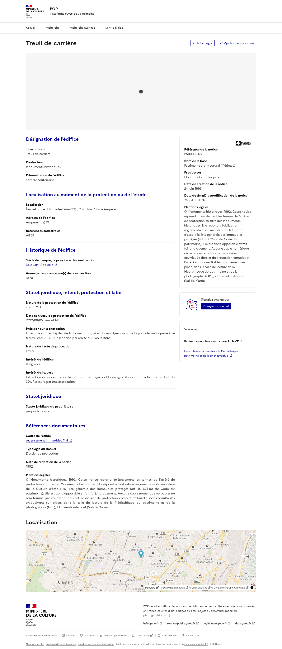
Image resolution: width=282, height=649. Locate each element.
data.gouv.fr (243, 624)
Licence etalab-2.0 (194, 644)
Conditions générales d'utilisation (96, 644)
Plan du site (192, 635)
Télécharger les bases (115, 635)
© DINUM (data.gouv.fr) (173, 587)
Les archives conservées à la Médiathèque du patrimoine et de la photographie (213, 353)
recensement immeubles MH (47, 440)
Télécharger (204, 43)
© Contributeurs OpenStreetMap (228, 587)
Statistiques (142, 635)
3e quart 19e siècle (39, 264)
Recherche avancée (82, 28)
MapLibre (150, 587)
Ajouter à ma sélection (239, 43)
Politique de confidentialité (61, 644)
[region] (141, 561)
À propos (90, 635)
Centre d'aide (114, 28)
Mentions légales (35, 644)
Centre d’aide (169, 635)
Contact (71, 635)
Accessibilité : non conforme (41, 635)
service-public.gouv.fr (181, 624)
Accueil (30, 28)
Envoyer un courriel (216, 306)
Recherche (52, 28)
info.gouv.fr (151, 624)
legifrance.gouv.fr (215, 624)
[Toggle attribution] (252, 587)
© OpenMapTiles (198, 587)
